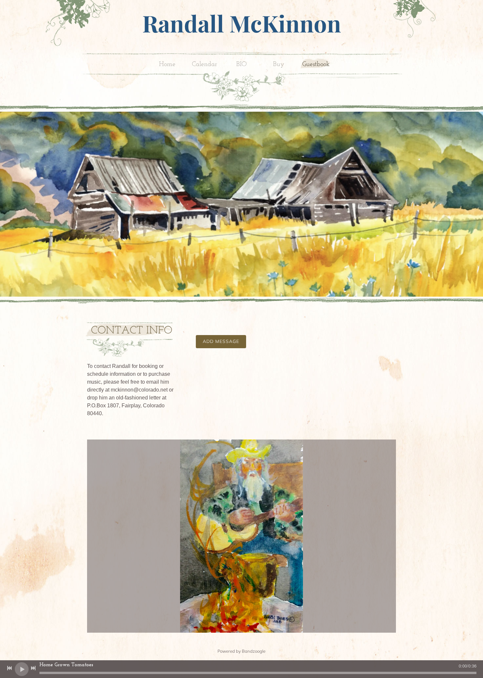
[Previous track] (9, 668)
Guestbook (316, 64)
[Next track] (33, 668)
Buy (278, 64)
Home (167, 64)
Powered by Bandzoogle (241, 651)
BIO (241, 64)
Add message (221, 341)
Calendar (204, 64)
